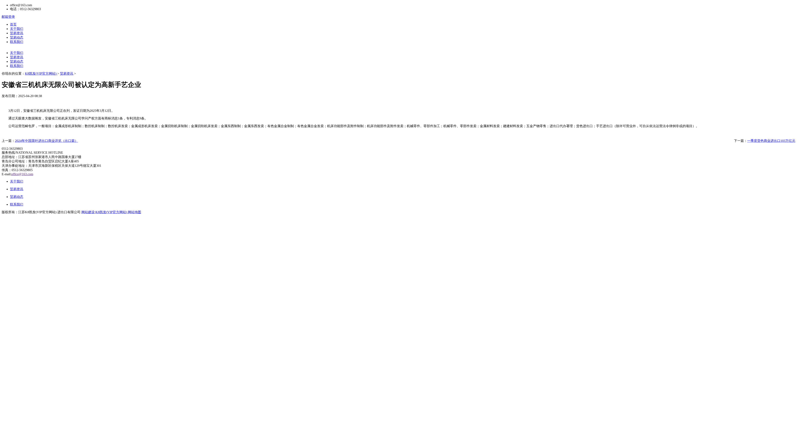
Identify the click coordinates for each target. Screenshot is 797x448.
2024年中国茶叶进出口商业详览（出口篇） (46, 140)
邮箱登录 (8, 16)
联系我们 (16, 42)
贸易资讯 (16, 33)
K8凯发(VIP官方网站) (41, 73)
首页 (13, 24)
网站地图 (134, 212)
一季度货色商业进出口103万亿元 (771, 140)
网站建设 (88, 212)
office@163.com (22, 174)
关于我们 (16, 28)
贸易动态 (16, 37)
